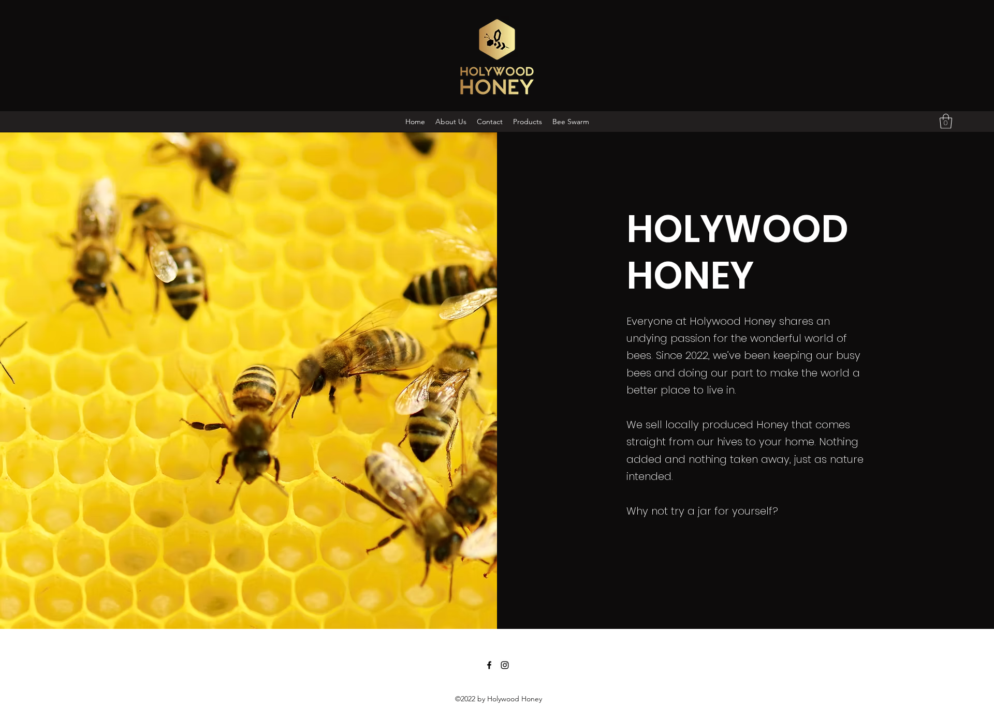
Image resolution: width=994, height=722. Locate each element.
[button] (946, 121)
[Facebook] (489, 665)
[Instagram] (505, 665)
